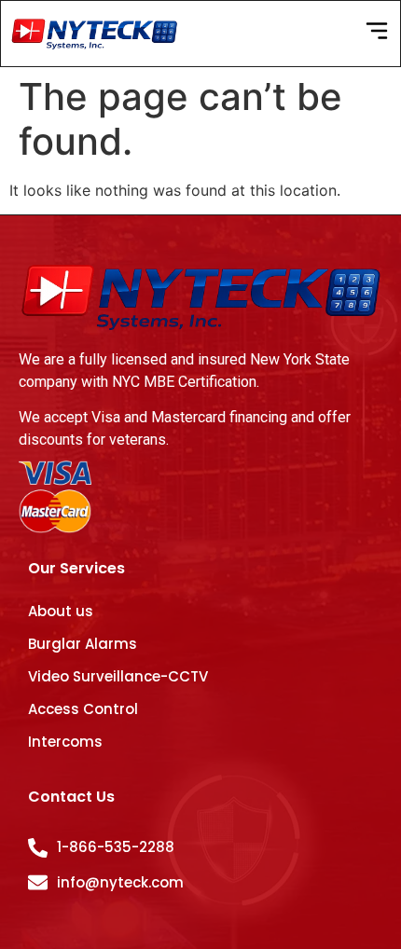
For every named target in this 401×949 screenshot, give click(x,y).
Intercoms (65, 741)
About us (60, 611)
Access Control (83, 709)
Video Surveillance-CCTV (118, 676)
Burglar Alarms (82, 643)
